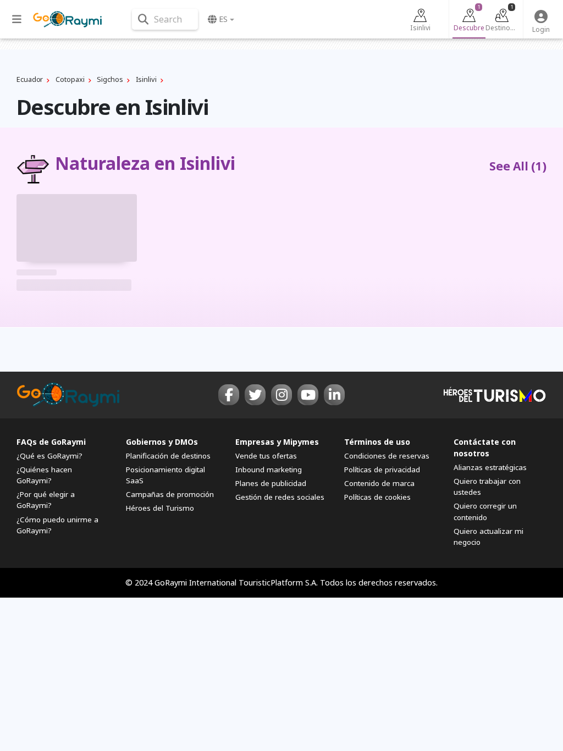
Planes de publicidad (270, 483)
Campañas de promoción (170, 494)
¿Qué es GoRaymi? (49, 456)
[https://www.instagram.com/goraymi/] (281, 394)
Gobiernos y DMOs (162, 442)
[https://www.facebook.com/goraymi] (228, 394)
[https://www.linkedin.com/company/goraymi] (334, 394)
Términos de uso (377, 442)
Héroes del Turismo (160, 508)
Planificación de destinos (168, 456)
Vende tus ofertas (266, 456)
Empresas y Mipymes (277, 442)
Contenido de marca (379, 483)
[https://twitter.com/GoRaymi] (255, 394)
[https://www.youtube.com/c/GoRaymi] (307, 394)
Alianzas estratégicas (490, 467)
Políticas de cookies (377, 497)
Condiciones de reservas (386, 456)
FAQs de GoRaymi (51, 442)
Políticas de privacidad (382, 469)
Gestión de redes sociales (279, 497)
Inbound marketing (268, 469)
